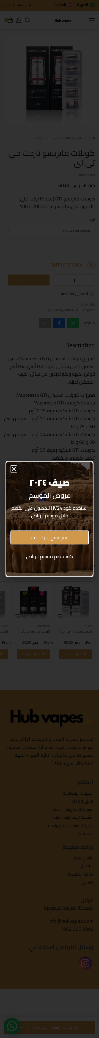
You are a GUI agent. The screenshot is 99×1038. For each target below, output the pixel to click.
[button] (13, 469)
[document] (49, 519)
